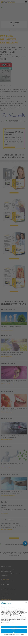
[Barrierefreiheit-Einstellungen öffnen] (25, 543)
